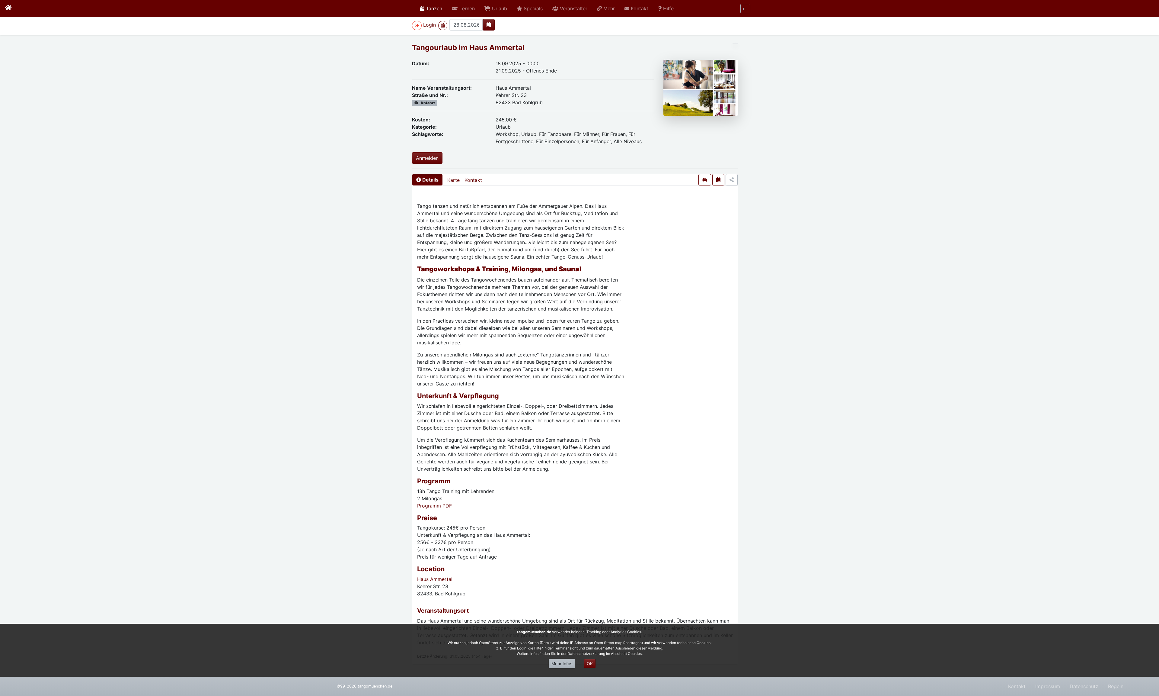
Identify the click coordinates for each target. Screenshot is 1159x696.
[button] (463, 8)
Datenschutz (1084, 686)
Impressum (1047, 686)
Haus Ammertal (434, 579)
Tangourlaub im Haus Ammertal (468, 47)
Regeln (1115, 686)
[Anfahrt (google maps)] (704, 179)
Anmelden (427, 158)
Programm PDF (434, 506)
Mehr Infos (561, 663)
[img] (489, 24)
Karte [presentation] (453, 180)
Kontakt (473, 180)
